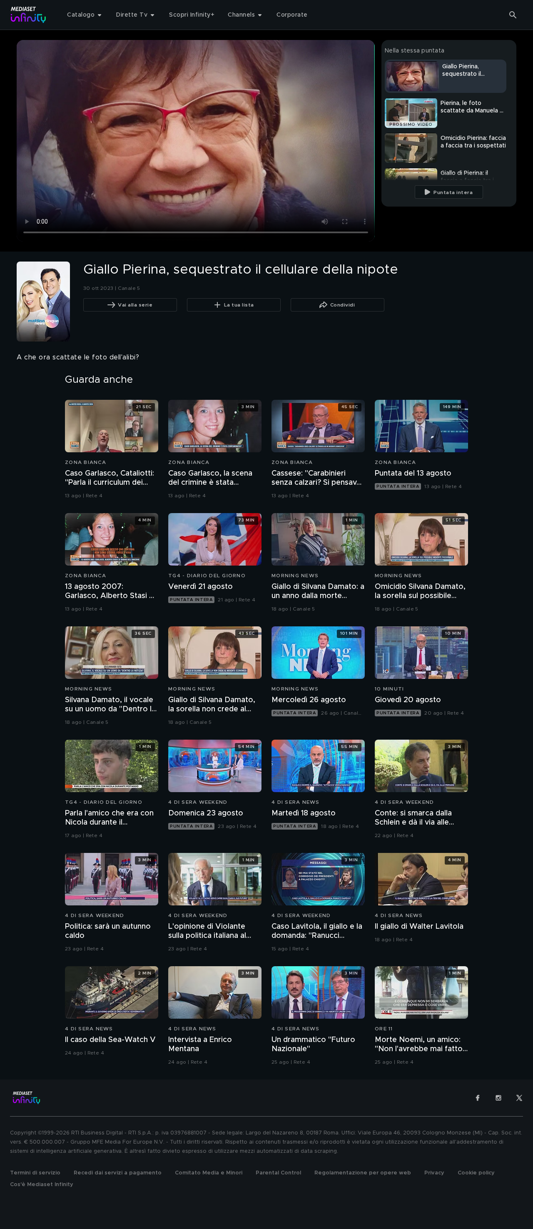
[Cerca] (513, 15)
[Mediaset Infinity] (28, 14)
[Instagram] (498, 1098)
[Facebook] (477, 1098)
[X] (519, 1098)
